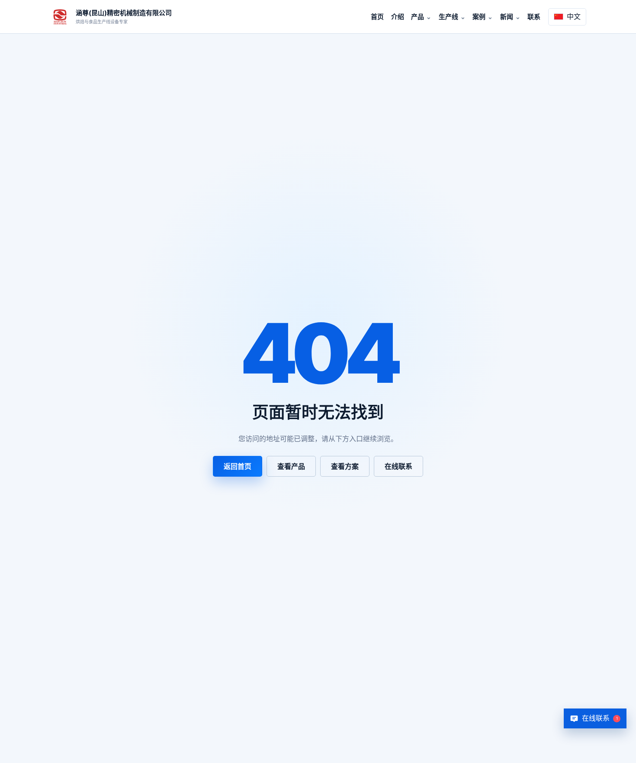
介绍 (397, 17)
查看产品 (291, 466)
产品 (417, 17)
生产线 (448, 17)
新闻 (506, 17)
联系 (533, 17)
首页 (377, 17)
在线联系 (398, 466)
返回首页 (237, 466)
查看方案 (345, 466)
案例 (478, 17)
